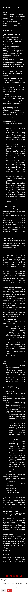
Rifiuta (3, 590)
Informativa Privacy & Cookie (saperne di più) (11, 587)
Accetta (9, 590)
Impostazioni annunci (12, 229)
